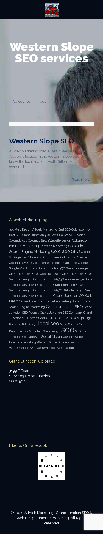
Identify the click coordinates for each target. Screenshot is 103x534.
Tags (42, 101)
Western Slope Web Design (55, 347)
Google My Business (23, 268)
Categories (21, 101)
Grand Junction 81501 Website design (35, 273)
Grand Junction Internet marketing (46, 301)
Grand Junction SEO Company (61, 312)
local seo (48, 323)
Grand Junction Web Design (61, 318)
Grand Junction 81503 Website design (58, 279)
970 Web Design (20, 229)
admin (20, 133)
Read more (81, 179)
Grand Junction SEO (64, 306)
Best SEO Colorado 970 (74, 229)
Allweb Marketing (44, 229)
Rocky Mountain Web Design (40, 331)
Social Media (51, 337)
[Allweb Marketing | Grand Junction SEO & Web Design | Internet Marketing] (51, 10)
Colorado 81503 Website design (49, 240)
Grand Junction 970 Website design (63, 268)
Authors (66, 101)
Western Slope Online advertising (60, 342)
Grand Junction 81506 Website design (58, 290)
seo (67, 329)
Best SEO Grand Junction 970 (29, 235)
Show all (83, 107)
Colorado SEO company (43, 257)
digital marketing (64, 262)
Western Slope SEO (41, 141)
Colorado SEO (65, 251)
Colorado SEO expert (74, 257)
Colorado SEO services (24, 262)
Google (83, 262)
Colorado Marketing (54, 246)
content (46, 262)
